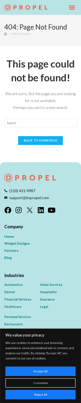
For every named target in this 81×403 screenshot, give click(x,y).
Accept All (40, 371)
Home (9, 236)
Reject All (40, 394)
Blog (8, 257)
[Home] (5, 34)
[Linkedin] (40, 210)
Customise (40, 383)
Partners (11, 250)
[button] (72, 7)
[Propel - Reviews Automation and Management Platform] (26, 7)
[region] (40, 366)
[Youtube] (51, 210)
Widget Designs (17, 243)
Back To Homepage (40, 140)
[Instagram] (18, 210)
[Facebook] (7, 210)
